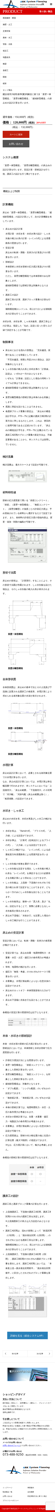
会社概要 (31, 1492)
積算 (5, 83)
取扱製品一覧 (7, 1492)
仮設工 (5, 50)
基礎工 (5, 70)
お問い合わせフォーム (11, 1445)
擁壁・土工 (7, 24)
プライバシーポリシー (11, 1500)
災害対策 (6, 31)
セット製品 (7, 90)
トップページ (7, 1487)
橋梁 (5, 63)
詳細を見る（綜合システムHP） (27, 1335)
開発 (5, 77)
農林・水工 (7, 37)
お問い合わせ (16, 143)
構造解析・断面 (9, 18)
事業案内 (31, 1487)
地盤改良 (6, 57)
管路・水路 (7, 44)
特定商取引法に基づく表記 (37, 1496)
